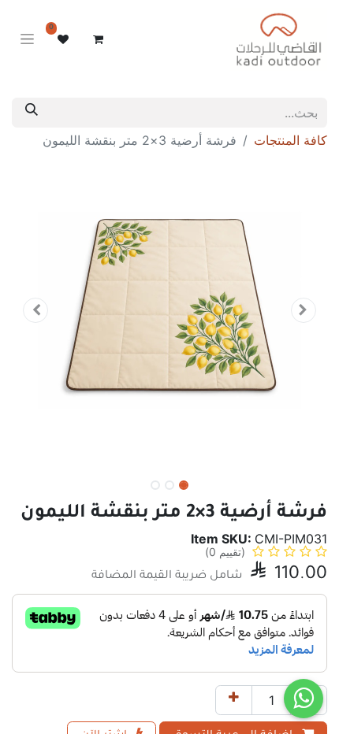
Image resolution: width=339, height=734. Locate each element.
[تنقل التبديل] (27, 40)
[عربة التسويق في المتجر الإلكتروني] (98, 39)
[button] (303, 310)
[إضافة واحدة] (233, 700)
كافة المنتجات (290, 140)
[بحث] (31, 113)
